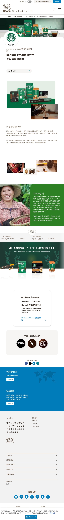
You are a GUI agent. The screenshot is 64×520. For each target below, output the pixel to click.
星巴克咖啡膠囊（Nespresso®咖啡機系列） (7, 238)
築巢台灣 (34, 420)
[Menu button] (59, 9)
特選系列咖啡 (52, 238)
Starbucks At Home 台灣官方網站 (31, 319)
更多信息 (52, 513)
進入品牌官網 (12, 71)
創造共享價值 (31, 464)
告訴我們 (10, 379)
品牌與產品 (31, 469)
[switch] (29, 2)
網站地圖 (43, 506)
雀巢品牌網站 (31, 474)
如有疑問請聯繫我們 (12, 375)
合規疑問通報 (11, 371)
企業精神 (31, 455)
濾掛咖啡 (22, 238)
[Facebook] (21, 497)
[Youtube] (16, 497)
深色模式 (22, 1)
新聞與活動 (31, 460)
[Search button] (54, 9)
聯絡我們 (57, 1)
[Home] (18, 8)
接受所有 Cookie (31, 517)
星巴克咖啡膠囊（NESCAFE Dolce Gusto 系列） (37, 238)
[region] (32, 514)
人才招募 (34, 423)
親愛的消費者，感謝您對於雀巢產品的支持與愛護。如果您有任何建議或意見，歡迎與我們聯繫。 (17, 397)
